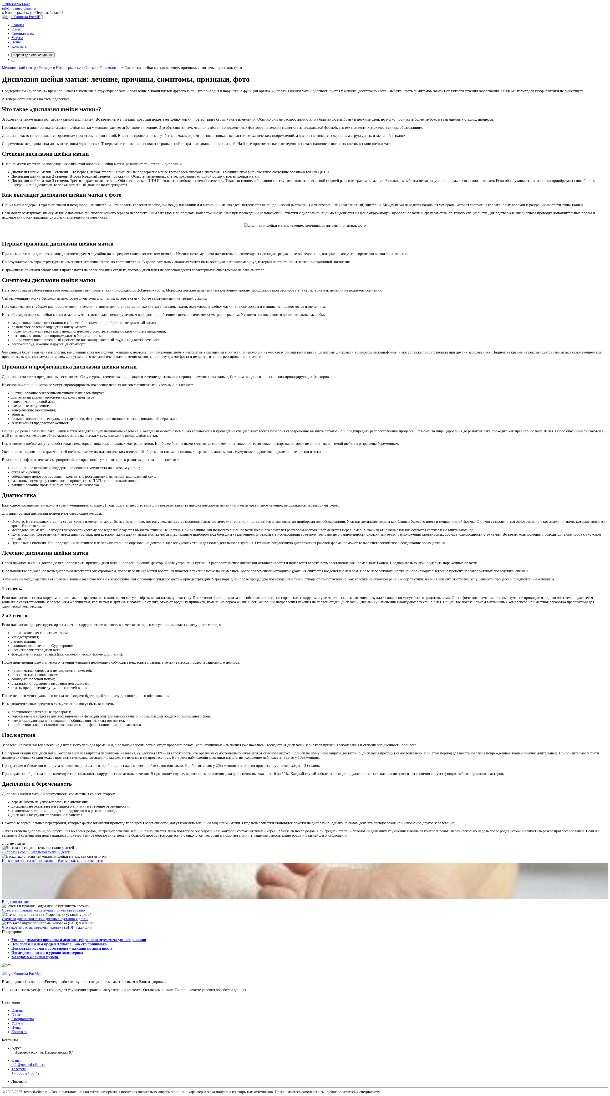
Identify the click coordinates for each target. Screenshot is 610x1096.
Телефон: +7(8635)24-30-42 (25, 1071)
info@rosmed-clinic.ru (19, 8)
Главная (17, 25)
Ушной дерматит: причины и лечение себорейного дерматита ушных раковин (78, 940)
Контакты (19, 46)
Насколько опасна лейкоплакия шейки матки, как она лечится (52, 861)
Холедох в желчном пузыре (35, 957)
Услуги (17, 38)
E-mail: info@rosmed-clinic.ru (28, 1062)
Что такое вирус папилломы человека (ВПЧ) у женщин (47, 927)
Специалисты (22, 33)
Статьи (90, 68)
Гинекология (110, 68)
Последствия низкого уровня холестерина (47, 953)
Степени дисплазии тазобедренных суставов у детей (45, 919)
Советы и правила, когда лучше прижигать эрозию (43, 910)
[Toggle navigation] (13, 60)
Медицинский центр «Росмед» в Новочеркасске (41, 68)
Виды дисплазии (15, 902)
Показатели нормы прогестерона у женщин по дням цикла (61, 948)
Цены (16, 42)
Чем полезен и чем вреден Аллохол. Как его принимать (59, 944)
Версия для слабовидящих (33, 55)
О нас (16, 29)
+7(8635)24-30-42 (16, 4)
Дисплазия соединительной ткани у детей (36, 852)
